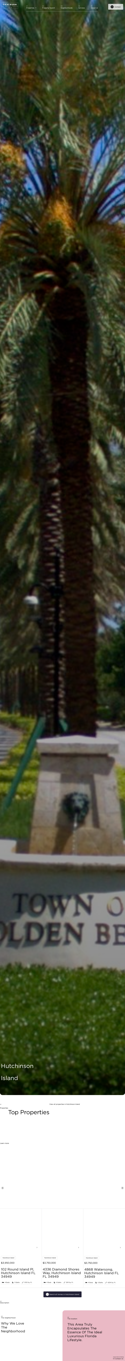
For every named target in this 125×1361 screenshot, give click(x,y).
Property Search (48, 8)
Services (81, 8)
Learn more (4, 1143)
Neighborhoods (66, 8)
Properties (30, 8)
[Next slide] (122, 1188)
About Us (94, 8)
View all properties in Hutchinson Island (64, 1104)
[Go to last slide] (2, 1188)
